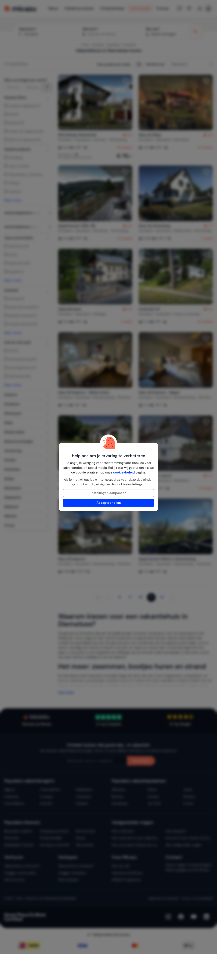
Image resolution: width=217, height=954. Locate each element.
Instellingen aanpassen (108, 493)
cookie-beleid (124, 472)
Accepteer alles (108, 503)
